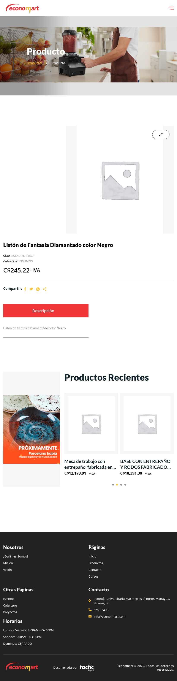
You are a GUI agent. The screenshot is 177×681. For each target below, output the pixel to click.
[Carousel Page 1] (113, 485)
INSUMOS (26, 261)
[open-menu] (171, 8)
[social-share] (25, 289)
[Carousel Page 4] (125, 485)
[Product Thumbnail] (160, 134)
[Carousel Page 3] (121, 485)
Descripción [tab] (43, 310)
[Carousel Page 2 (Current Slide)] (117, 485)
